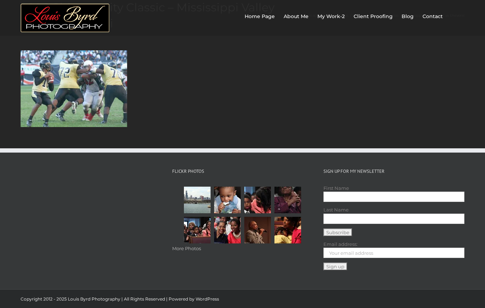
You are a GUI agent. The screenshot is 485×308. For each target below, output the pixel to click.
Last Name (336, 210)
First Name (336, 188)
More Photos (186, 248)
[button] (454, 15)
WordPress (207, 299)
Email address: (340, 244)
